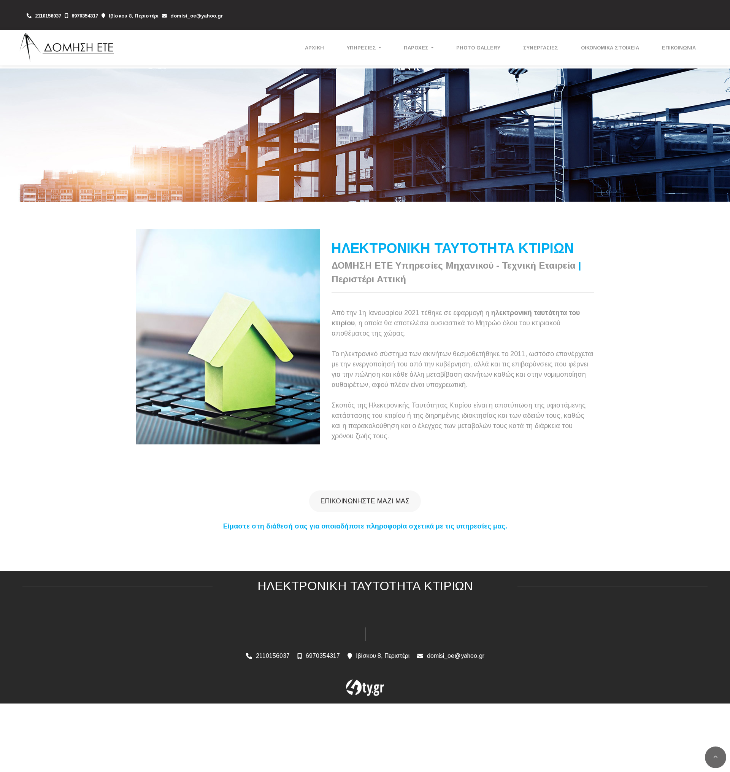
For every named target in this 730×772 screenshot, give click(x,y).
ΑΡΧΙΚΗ (314, 48)
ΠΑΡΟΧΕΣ (417, 48)
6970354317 (84, 16)
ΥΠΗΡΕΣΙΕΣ (362, 48)
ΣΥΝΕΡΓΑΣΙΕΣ (540, 48)
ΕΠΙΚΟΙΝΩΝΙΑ (679, 48)
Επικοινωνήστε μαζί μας (365, 501)
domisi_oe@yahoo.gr (196, 16)
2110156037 (48, 16)
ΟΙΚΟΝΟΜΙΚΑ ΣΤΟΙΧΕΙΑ (610, 48)
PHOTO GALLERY (478, 48)
